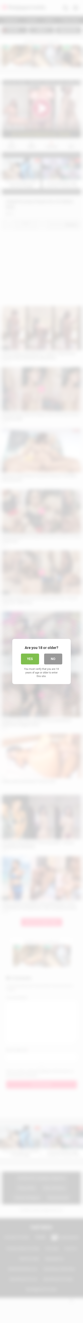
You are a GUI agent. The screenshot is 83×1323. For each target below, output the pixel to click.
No (53, 659)
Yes (30, 659)
